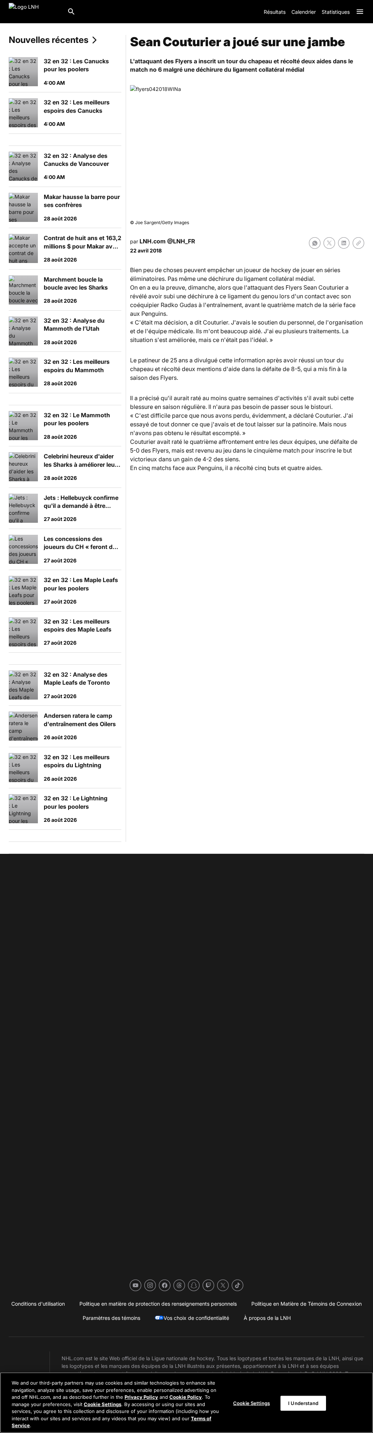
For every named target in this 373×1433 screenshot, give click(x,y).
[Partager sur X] (329, 243)
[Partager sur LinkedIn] (344, 243)
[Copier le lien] (358, 243)
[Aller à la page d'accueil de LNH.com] (35, 11)
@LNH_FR (181, 241)
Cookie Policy (185, 1397)
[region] (186, 1402)
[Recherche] (71, 11)
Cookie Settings (102, 1404)
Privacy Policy (141, 1397)
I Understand (303, 1403)
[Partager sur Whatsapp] (315, 243)
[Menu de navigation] (360, 11)
